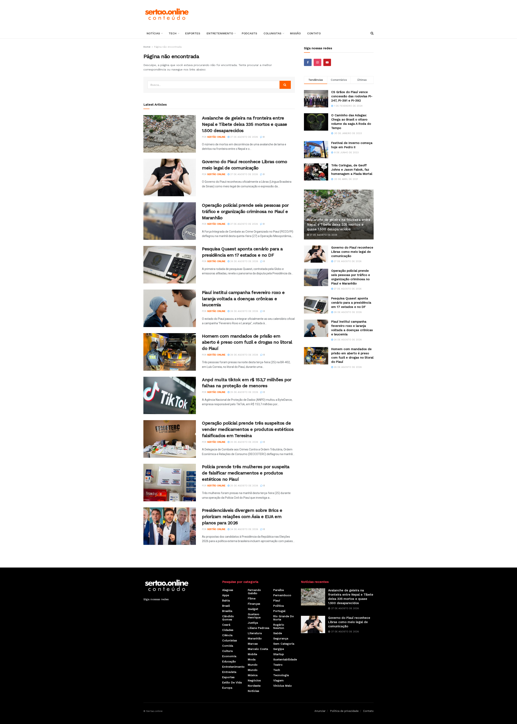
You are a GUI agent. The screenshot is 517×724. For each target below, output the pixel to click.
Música (252, 675)
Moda (251, 659)
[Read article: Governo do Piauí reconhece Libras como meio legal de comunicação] (169, 177)
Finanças (254, 603)
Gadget (253, 609)
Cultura (227, 651)
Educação (229, 661)
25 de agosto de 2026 (243, 392)
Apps (225, 595)
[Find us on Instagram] (317, 62)
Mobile (252, 654)
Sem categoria (283, 643)
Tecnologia (281, 675)
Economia (229, 656)
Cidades (227, 630)
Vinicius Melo (282, 685)
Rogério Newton (278, 626)
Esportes (192, 33)
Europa (227, 687)
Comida (227, 645)
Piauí (276, 600)
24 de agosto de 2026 (243, 529)
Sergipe (278, 649)
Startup (278, 654)
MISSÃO (295, 33)
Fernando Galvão (254, 591)
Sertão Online (216, 137)
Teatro (278, 664)
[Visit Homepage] (166, 14)
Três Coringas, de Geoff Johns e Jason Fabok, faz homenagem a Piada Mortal (351, 170)
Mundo (252, 664)
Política (278, 605)
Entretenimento (220, 33)
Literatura (255, 633)
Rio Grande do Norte (283, 618)
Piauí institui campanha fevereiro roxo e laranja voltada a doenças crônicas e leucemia (243, 298)
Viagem (278, 680)
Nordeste (254, 685)
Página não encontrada (168, 46)
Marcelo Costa (258, 649)
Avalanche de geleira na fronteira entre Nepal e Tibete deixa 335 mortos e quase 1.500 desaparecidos (244, 124)
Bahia (226, 600)
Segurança (280, 638)
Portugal (279, 611)
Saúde (277, 633)
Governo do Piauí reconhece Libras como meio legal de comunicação (352, 252)
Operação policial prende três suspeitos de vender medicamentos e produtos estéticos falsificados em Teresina (247, 429)
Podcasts (249, 33)
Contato (314, 33)
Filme (251, 598)
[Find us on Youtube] (327, 62)
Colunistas (272, 33)
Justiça (253, 622)
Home (146, 46)
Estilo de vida (232, 682)
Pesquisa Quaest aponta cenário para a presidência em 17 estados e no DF (351, 303)
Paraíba (278, 590)
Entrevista (229, 672)
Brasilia (227, 611)
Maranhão (255, 638)
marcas (253, 643)
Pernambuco (282, 595)
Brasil (226, 605)
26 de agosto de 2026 (243, 261)
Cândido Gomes (228, 618)
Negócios (254, 680)
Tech (173, 33)
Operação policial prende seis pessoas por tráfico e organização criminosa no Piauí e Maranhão (245, 211)
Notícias (153, 33)
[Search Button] (372, 33)
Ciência (227, 635)
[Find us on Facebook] (308, 62)
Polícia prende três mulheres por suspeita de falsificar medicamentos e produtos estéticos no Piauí (245, 473)
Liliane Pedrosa (258, 628)
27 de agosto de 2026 (243, 137)
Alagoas (227, 590)
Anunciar (320, 710)
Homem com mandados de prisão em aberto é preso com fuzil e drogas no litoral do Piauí (247, 342)
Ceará (226, 624)
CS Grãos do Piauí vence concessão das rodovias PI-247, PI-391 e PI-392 (351, 96)
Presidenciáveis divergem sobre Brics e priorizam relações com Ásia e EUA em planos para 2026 (242, 516)
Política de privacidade (344, 710)
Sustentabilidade (285, 659)
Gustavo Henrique (254, 616)
